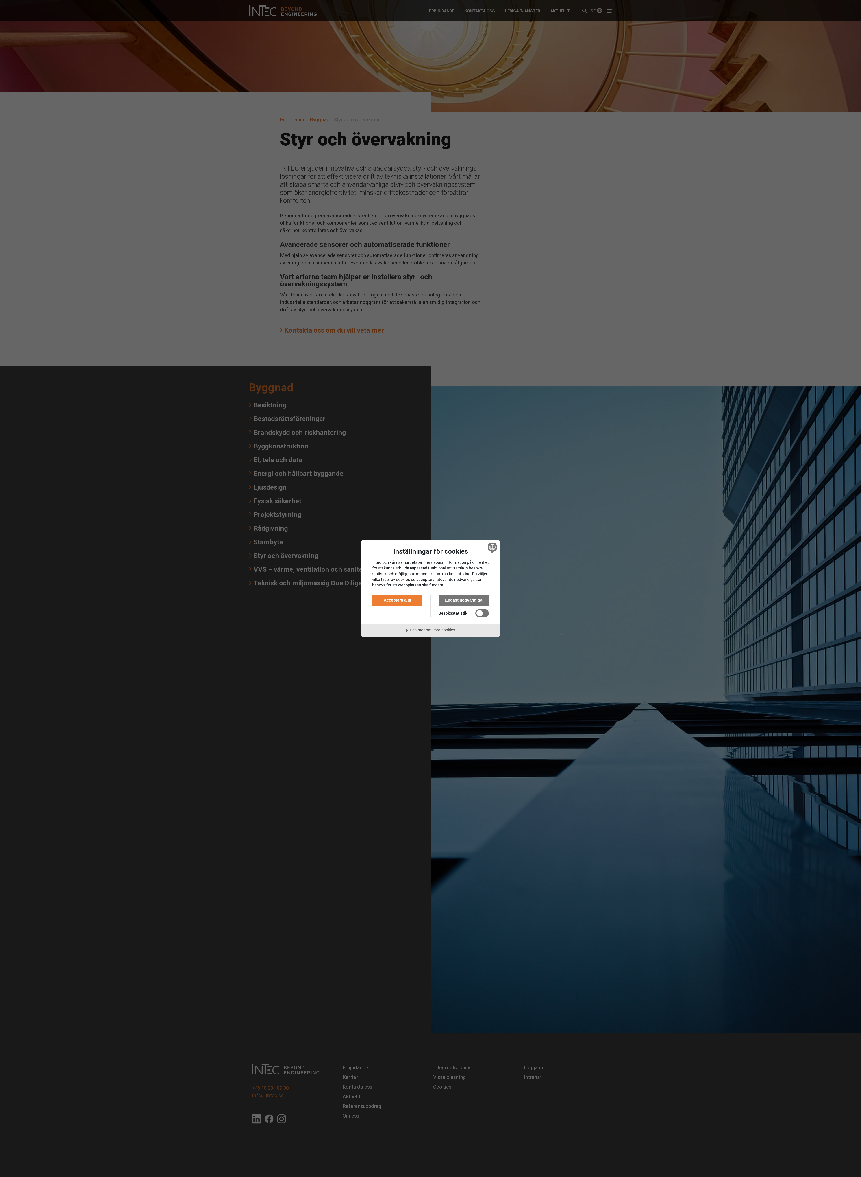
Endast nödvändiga (463, 600)
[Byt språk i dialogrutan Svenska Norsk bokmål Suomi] (491, 548)
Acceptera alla (397, 600)
